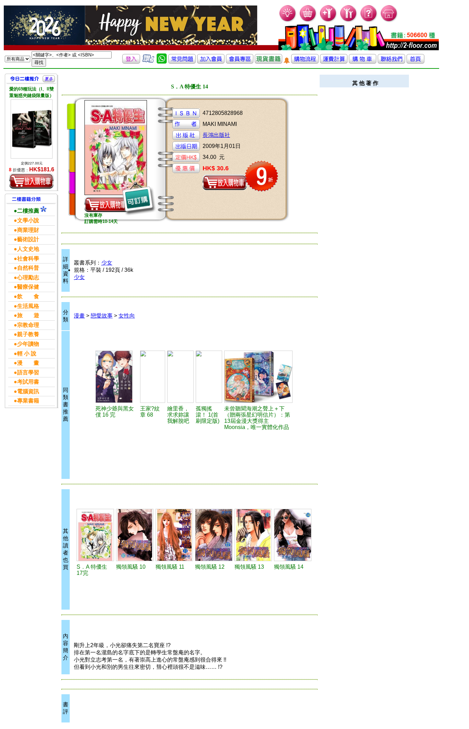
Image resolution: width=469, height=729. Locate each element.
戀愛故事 (102, 316)
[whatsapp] (162, 62)
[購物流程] (305, 62)
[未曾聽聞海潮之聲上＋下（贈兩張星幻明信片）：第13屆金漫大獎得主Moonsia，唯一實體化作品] (258, 377)
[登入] (131, 62)
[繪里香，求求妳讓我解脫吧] (180, 377)
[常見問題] (368, 21)
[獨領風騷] (134, 535)
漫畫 (79, 316)
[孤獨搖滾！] (209, 377)
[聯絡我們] (391, 62)
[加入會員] (328, 21)
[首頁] (389, 21)
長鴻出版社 (216, 135)
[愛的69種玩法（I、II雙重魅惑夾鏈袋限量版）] (32, 128)
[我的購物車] (308, 21)
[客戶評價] (148, 62)
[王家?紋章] (152, 377)
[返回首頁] (415, 62)
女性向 (126, 316)
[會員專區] (239, 62)
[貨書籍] (268, 62)
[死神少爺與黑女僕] (116, 377)
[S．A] (95, 535)
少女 (106, 263)
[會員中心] (348, 21)
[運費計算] (333, 62)
